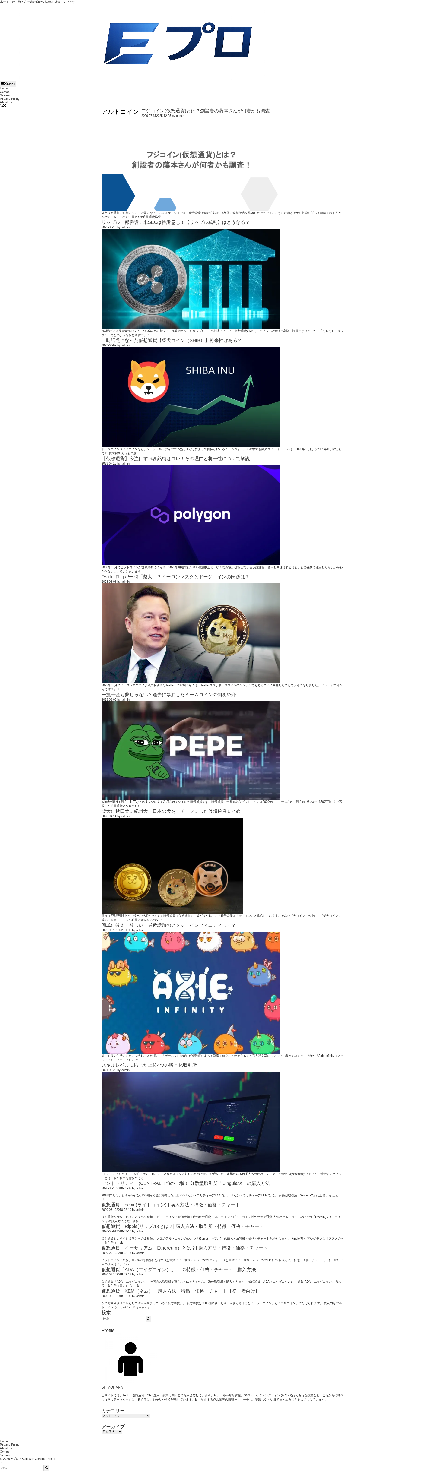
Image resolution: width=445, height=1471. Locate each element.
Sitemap (5, 95)
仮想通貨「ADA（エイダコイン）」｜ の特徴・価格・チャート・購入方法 (179, 1269)
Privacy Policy (9, 99)
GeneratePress (45, 1459)
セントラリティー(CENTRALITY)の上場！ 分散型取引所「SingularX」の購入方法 (186, 1183)
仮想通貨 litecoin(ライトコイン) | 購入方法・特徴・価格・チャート (171, 1204)
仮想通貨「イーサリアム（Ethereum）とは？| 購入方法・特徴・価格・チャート (185, 1247)
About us (6, 102)
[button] (3, 106)
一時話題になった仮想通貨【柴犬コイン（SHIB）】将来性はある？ (172, 340)
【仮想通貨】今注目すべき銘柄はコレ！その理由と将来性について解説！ (178, 458)
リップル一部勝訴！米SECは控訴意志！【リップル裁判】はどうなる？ (176, 222)
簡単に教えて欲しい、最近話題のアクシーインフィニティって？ (169, 925)
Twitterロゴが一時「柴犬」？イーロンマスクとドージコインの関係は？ (176, 576)
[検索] (148, 1319)
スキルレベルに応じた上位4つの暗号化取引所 (149, 1065)
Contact (5, 92)
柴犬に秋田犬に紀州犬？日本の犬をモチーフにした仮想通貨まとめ (171, 811)
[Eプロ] (178, 45)
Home (4, 88)
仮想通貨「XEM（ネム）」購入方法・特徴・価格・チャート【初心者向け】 (181, 1291)
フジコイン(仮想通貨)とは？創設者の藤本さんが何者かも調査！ (207, 110)
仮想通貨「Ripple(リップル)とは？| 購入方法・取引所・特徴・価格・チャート (183, 1226)
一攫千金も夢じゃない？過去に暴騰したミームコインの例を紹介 (169, 694)
